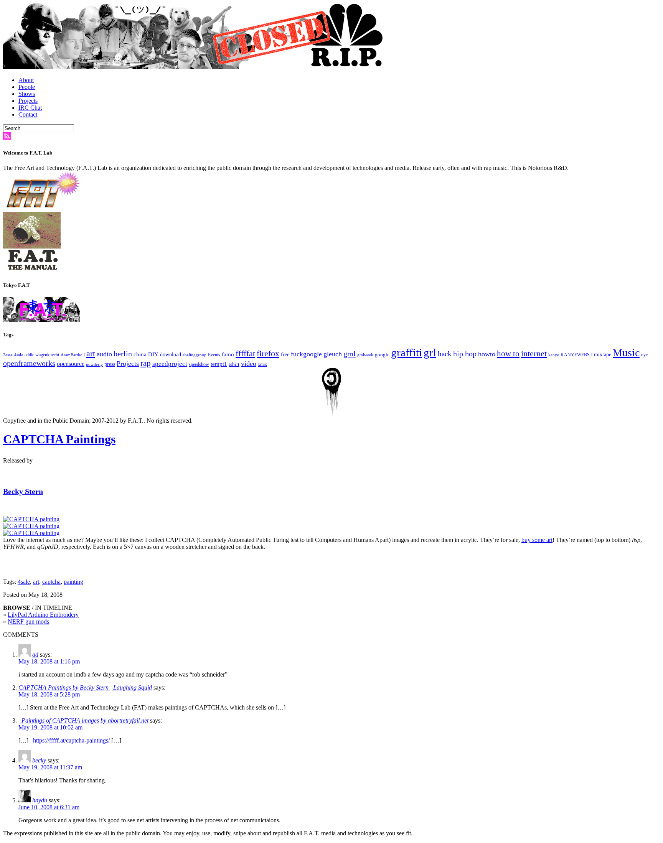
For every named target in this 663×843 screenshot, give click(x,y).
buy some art (536, 540)
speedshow (199, 364)
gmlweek (365, 355)
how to (508, 353)
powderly (94, 364)
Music (626, 353)
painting (73, 581)
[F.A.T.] (195, 67)
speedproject (169, 363)
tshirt (234, 364)
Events (214, 354)
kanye (553, 355)
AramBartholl (73, 355)
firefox (268, 353)
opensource (70, 363)
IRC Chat (30, 107)
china (140, 354)
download (170, 354)
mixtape (602, 354)
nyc (644, 354)
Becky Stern (23, 491)
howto (486, 354)
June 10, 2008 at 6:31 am (48, 807)
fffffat (245, 353)
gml (349, 353)
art (90, 353)
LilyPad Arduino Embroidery (43, 614)
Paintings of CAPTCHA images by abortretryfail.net (83, 720)
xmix (262, 364)
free (285, 354)
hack (445, 354)
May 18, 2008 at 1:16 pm (49, 661)
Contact (27, 114)
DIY (153, 354)
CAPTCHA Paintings (59, 439)
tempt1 (219, 364)
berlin (123, 353)
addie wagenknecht (42, 354)
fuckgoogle (306, 354)
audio (104, 354)
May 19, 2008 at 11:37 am (50, 767)
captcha (51, 581)
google (382, 354)
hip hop (465, 353)
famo (228, 354)
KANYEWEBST (576, 354)
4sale (18, 355)
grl (430, 352)
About (26, 80)
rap (145, 363)
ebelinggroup (194, 355)
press (109, 364)
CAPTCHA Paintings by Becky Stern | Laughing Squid (85, 687)
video (248, 363)
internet (534, 353)
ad (35, 654)
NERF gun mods (28, 621)
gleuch (332, 354)
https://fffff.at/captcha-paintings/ (71, 740)
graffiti (406, 352)
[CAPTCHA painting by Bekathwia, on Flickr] (31, 519)
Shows (26, 94)
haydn (39, 800)
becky (39, 760)
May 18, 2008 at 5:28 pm (49, 694)
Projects (28, 100)
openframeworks (29, 363)
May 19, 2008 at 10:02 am (50, 727)
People (26, 87)
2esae (8, 355)
